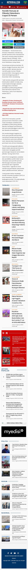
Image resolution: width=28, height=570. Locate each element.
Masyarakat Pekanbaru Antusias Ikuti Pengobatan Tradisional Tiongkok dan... (19, 349)
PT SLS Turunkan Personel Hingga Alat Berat (18, 238)
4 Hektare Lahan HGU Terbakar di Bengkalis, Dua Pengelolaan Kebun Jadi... (19, 495)
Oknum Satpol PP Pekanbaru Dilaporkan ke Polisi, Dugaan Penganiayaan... (19, 505)
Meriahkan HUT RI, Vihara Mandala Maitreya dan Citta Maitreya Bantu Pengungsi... (19, 339)
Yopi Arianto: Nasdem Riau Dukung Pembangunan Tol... (19, 446)
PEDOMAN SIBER (13, 556)
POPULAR (5, 7)
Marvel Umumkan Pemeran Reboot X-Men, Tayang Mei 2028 (14, 394)
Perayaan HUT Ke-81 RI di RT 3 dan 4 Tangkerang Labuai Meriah (15, 415)
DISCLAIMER (20, 556)
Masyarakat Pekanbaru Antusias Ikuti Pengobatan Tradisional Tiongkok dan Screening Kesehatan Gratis (14, 405)
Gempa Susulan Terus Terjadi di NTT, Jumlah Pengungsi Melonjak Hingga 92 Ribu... (18, 528)
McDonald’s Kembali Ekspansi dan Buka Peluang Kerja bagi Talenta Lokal (18, 222)
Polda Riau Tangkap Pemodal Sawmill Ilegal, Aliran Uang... (19, 486)
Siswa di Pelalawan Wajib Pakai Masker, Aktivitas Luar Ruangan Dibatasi (18, 283)
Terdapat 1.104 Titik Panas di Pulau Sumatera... (19, 516)
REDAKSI (7, 556)
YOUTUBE (13, 7)
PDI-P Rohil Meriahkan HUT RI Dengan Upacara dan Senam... (19, 457)
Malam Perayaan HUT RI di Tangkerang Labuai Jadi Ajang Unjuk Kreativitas (18, 205)
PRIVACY (14, 558)
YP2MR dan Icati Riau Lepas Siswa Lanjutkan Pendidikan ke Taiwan (15, 376)
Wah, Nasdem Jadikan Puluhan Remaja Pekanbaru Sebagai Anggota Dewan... (18, 473)
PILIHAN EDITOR (22, 7)
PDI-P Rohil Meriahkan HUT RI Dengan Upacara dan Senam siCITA (15, 385)
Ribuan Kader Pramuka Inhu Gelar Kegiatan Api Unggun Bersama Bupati (18, 253)
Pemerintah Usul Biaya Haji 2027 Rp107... (18, 537)
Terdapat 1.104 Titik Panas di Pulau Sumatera (17, 268)
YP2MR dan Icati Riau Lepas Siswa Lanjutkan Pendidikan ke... (18, 359)
